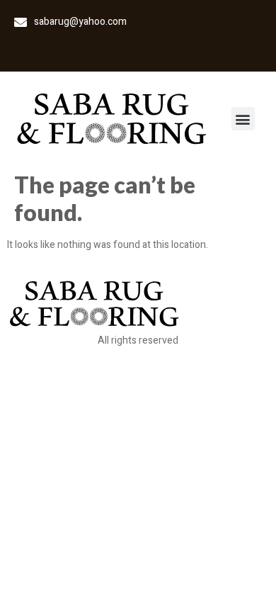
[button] (243, 118)
